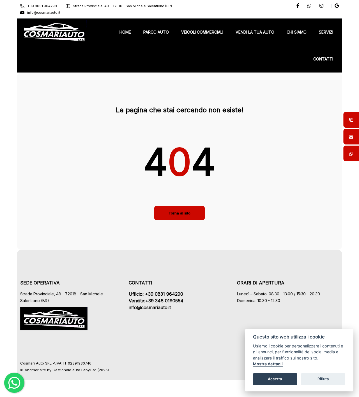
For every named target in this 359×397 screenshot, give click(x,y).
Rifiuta (323, 379)
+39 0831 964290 (42, 6)
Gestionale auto (66, 370)
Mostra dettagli (268, 364)
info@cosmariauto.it (43, 12)
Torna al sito (179, 213)
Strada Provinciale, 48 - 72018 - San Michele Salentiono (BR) (122, 6)
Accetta (275, 379)
